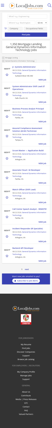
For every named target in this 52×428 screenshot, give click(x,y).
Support (26, 355)
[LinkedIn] (24, 330)
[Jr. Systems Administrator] (7, 68)
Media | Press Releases (26, 399)
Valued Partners (26, 414)
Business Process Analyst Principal (28, 108)
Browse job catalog (26, 359)
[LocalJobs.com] (26, 5)
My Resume (26, 344)
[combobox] (27, 16)
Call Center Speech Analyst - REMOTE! (29, 209)
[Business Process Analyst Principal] (7, 110)
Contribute (26, 395)
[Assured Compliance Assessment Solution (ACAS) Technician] (7, 130)
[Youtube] (29, 330)
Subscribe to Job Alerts (27, 280)
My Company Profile (26, 372)
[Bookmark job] (7, 74)
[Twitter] (20, 330)
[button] (6, 28)
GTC (26, 403)
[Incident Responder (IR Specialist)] (7, 230)
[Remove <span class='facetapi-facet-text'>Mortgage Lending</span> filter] (3, 58)
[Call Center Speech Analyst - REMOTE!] (7, 211)
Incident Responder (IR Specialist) (27, 228)
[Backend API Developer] (7, 250)
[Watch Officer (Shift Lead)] (7, 191)
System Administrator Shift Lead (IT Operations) (28, 87)
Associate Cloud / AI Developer (26, 170)
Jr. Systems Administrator (24, 67)
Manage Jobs (26, 375)
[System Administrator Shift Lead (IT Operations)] (7, 88)
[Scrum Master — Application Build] (7, 152)
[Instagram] (33, 330)
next (27, 269)
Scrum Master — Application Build (28, 150)
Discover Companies (26, 352)
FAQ (26, 410)
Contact (26, 406)
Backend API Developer (22, 248)
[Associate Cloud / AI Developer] (7, 172)
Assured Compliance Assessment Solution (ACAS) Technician (27, 129)
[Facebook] (15, 330)
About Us (26, 392)
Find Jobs (26, 348)
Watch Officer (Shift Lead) (24, 189)
